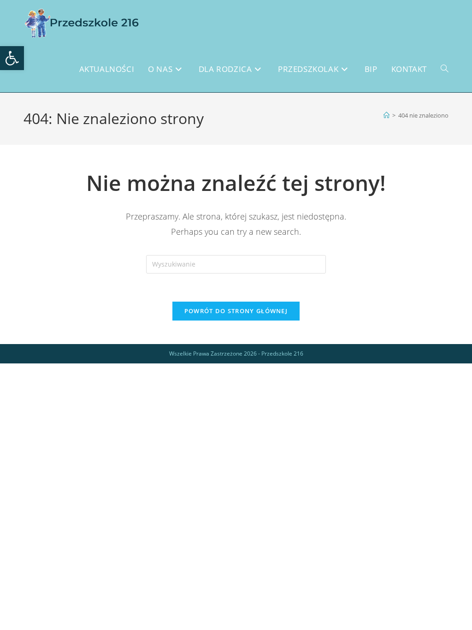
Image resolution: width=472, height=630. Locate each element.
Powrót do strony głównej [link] (236, 311)
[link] (12, 58)
